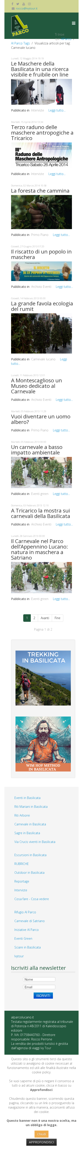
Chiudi (41, 1134)
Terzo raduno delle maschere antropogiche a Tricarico (42, 132)
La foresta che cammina (40, 190)
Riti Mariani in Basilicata (31, 806)
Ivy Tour (46, 1048)
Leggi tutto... (57, 110)
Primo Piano (39, 235)
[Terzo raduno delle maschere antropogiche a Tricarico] (41, 155)
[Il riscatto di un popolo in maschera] (41, 271)
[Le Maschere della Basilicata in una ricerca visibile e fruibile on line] (41, 91)
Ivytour (19, 956)
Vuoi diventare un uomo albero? (40, 419)
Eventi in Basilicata (27, 798)
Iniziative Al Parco (26, 930)
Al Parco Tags (20, 43)
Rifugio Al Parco (25, 912)
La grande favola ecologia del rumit (42, 306)
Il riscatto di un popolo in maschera (41, 254)
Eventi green (39, 494)
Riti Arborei (22, 815)
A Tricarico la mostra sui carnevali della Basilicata (40, 513)
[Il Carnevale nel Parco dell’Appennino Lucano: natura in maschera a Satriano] (41, 577)
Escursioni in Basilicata (30, 855)
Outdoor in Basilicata (29, 872)
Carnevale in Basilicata (30, 824)
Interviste (37, 110)
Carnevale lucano (43, 359)
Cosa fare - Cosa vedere (31, 899)
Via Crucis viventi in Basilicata (34, 842)
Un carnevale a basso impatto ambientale (36, 449)
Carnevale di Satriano (29, 921)
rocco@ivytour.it (26, 8)
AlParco (66, 39)
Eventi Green (23, 938)
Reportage (21, 881)
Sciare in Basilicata (27, 947)
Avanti (45, 618)
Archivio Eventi (41, 287)
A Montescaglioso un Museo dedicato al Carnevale (36, 386)
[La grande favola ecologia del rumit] (41, 333)
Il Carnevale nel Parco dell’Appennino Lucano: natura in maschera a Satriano (39, 549)
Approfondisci (41, 1142)
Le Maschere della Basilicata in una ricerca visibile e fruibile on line (40, 69)
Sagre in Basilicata (27, 833)
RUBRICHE (21, 864)
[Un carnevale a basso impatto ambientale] (41, 472)
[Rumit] (41, 212)
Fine (57, 618)
